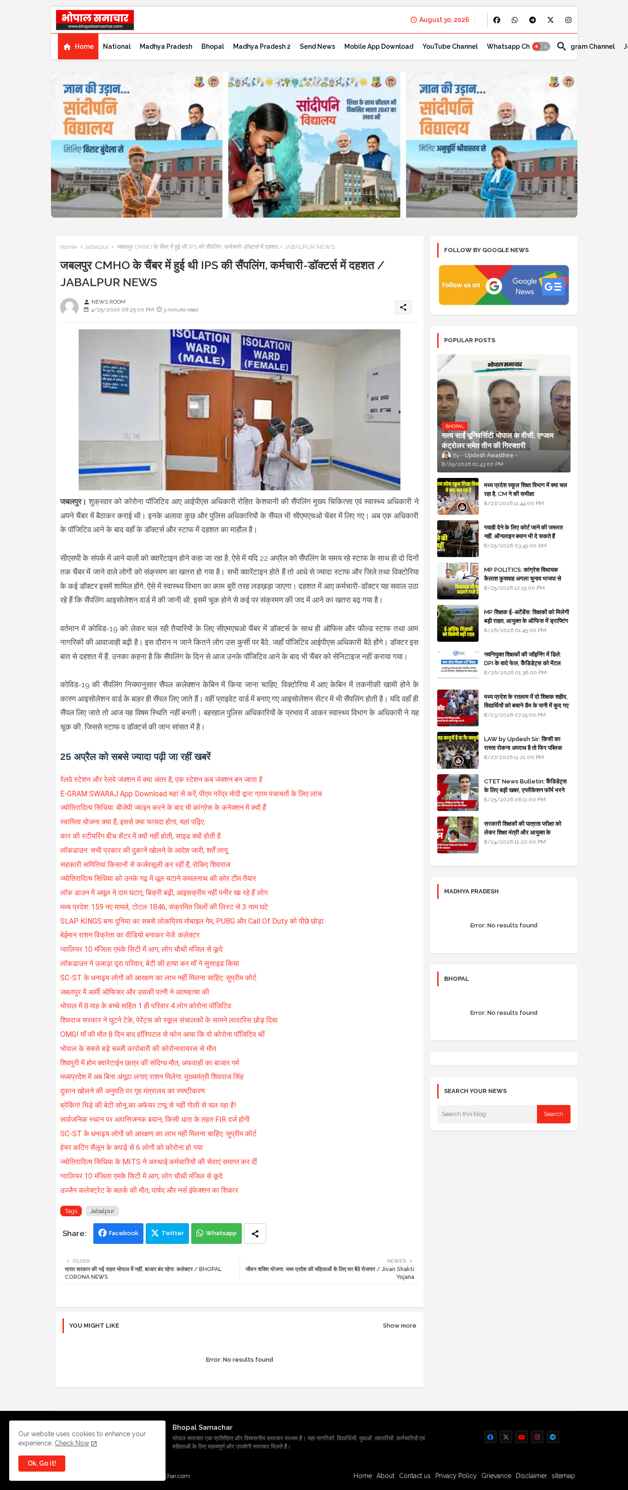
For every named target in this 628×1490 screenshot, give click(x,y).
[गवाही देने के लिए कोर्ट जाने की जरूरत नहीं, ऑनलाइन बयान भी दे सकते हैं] (458, 538)
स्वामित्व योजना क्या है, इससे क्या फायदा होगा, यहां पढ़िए (133, 821)
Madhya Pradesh (166, 46)
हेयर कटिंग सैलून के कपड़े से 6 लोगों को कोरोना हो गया (132, 1147)
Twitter (172, 1233)
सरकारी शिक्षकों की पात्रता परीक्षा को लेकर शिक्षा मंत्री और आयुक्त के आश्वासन (522, 832)
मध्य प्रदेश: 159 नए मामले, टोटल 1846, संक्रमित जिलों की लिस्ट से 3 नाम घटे (165, 907)
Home (84, 46)
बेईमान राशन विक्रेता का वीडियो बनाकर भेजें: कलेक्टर (130, 935)
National (117, 46)
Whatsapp (221, 1233)
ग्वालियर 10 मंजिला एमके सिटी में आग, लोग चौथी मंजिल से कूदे (142, 949)
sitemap (563, 1475)
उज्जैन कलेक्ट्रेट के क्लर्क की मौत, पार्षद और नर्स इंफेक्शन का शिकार (149, 1190)
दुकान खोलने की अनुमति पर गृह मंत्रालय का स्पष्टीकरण (133, 1091)
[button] (541, 46)
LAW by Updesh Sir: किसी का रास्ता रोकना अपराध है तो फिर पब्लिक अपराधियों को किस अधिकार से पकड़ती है (527, 747)
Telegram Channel (585, 46)
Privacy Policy (456, 1475)
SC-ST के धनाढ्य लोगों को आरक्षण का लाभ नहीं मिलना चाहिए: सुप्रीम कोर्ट (159, 977)
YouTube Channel (450, 46)
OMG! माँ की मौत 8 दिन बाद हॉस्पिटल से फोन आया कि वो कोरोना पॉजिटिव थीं (163, 1034)
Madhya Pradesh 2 (262, 46)
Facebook (123, 1233)
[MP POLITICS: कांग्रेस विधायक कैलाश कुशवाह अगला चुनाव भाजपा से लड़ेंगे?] (458, 581)
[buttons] (496, 20)
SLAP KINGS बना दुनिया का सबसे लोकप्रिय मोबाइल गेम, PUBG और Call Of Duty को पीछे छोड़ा (192, 921)
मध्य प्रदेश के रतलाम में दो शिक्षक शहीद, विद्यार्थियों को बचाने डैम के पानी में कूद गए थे (526, 705)
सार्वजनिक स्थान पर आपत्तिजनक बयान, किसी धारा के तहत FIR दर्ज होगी (155, 1119)
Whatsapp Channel (517, 46)
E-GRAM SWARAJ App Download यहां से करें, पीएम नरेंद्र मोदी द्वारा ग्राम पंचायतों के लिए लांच (191, 793)
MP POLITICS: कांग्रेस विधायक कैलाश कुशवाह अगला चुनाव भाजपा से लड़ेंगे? (522, 578)
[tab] (78, 46)
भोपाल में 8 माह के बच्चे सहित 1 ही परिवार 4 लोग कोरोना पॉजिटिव (146, 1005)
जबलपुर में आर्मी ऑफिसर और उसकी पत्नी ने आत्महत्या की (135, 992)
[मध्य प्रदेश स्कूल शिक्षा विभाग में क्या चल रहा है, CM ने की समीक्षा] (458, 496)
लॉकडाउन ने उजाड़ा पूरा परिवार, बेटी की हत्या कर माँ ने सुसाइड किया (150, 963)
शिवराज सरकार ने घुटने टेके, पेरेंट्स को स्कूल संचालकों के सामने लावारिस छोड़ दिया (169, 1020)
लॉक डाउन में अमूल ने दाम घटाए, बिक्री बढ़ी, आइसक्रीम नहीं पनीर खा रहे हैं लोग (164, 892)
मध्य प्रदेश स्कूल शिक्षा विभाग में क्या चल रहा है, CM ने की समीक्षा (525, 489)
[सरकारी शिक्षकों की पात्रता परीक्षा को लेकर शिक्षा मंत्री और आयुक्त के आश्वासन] (458, 835)
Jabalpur (97, 246)
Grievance (496, 1475)
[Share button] (255, 1233)
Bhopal (212, 46)
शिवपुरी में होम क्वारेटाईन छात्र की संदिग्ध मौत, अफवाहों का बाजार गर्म (150, 1063)
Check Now (72, 1443)
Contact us (415, 1475)
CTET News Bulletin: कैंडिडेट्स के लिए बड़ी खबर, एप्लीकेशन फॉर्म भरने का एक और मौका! (525, 789)
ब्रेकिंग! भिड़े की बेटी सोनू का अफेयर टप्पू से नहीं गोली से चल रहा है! (149, 1105)
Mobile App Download (378, 46)
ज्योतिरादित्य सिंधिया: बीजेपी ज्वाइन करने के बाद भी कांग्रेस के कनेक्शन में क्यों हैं (164, 807)
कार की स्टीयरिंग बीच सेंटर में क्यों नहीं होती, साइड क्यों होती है (141, 836)
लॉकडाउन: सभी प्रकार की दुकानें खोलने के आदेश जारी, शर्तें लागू (144, 850)
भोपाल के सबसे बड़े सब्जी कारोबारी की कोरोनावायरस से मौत (138, 1048)
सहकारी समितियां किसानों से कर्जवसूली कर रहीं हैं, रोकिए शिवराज (145, 864)
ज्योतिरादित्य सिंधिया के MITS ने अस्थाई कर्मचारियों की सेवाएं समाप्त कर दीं (159, 1161)
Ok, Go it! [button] (42, 1463)
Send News (317, 46)
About (385, 1475)
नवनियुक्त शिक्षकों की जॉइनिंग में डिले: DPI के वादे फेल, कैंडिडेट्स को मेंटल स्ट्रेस (522, 662)
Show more (400, 1325)
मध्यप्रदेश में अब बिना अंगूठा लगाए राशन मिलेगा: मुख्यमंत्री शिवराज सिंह (152, 1076)
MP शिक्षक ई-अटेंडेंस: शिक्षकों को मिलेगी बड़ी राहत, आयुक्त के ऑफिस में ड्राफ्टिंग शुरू (526, 620)
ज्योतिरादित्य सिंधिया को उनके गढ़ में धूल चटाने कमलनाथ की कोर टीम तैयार (159, 878)
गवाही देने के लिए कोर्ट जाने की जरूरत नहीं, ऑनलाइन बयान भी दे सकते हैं (523, 531)
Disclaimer (531, 1475)
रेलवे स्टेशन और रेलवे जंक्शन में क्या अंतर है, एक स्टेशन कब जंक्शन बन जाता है (162, 779)
